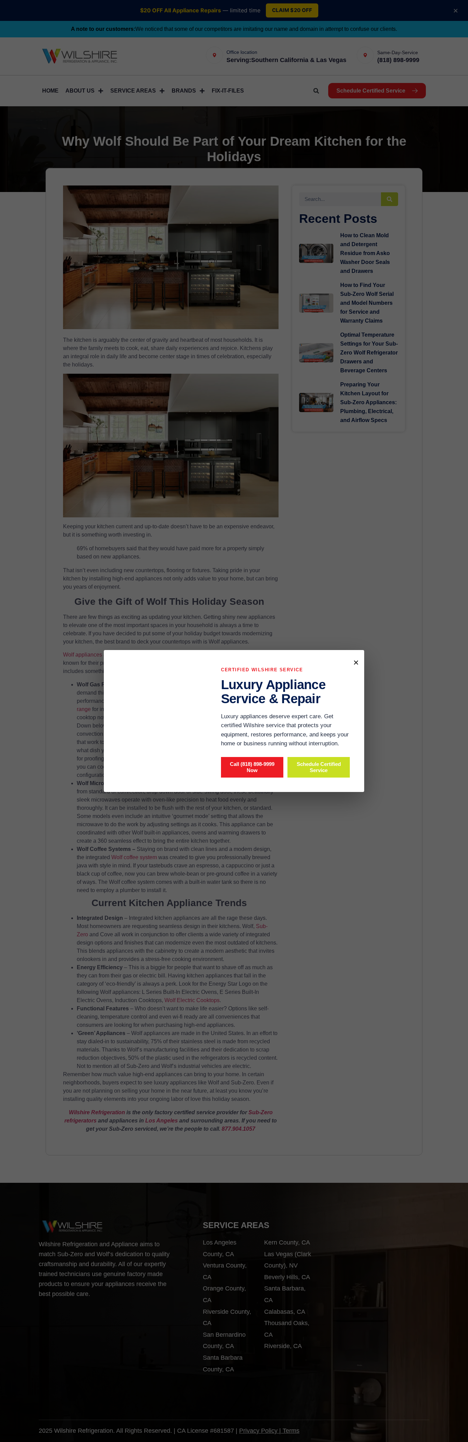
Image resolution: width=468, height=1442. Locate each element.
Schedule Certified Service (319, 767)
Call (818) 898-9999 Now (252, 767)
